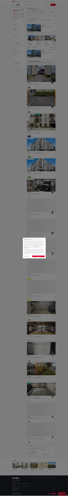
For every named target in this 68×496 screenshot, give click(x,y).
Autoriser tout (38, 256)
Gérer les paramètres (26, 256)
